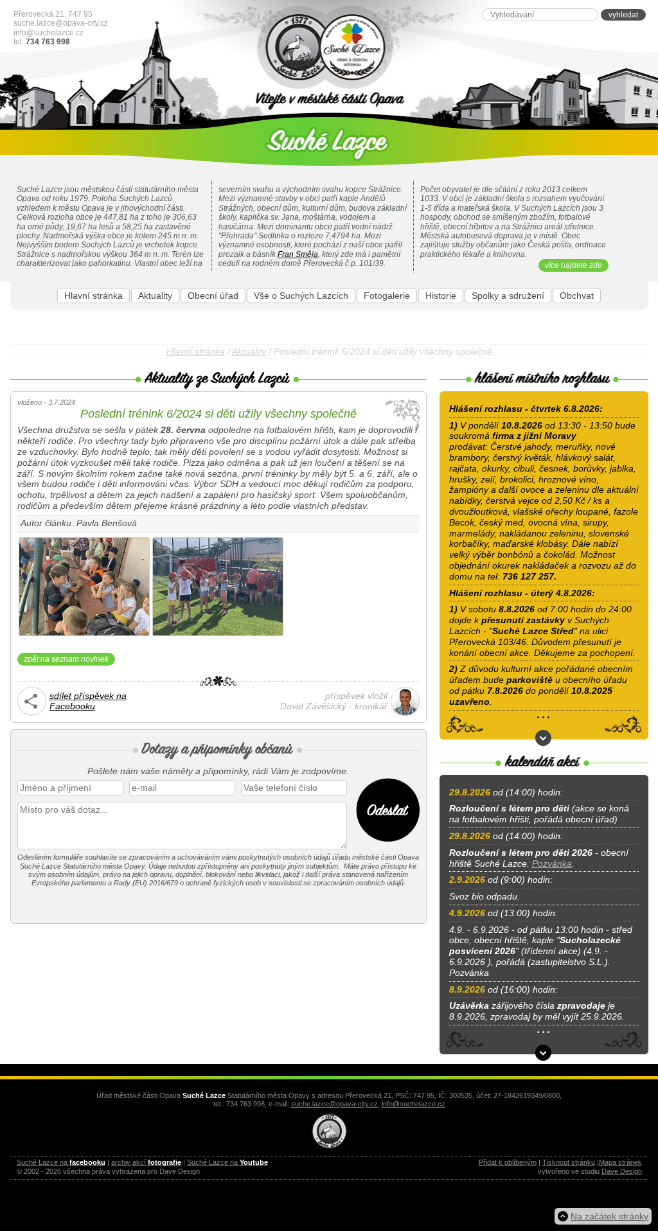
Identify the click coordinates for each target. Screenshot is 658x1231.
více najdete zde (573, 265)
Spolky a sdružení (508, 295)
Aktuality (155, 295)
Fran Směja (298, 254)
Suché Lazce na (61, 1162)
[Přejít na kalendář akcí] (543, 1053)
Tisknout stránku (568, 1162)
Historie (440, 295)
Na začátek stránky (609, 1216)
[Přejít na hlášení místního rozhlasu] (543, 738)
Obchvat (577, 295)
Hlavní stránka (93, 295)
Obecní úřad (213, 295)
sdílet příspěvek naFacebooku (88, 701)
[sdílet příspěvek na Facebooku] (31, 712)
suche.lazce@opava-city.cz (60, 23)
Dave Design (621, 1171)
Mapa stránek (620, 1162)
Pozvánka (552, 863)
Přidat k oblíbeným (508, 1162)
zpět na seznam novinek (66, 659)
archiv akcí (146, 1162)
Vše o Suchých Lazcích (301, 295)
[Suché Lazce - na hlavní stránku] (329, 48)
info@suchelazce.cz (48, 32)
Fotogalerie (387, 295)
